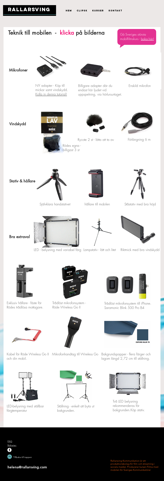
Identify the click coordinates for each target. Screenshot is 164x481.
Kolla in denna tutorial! (51, 94)
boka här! (147, 39)
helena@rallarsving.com (27, 467)
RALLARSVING (29, 9)
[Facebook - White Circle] (9, 450)
